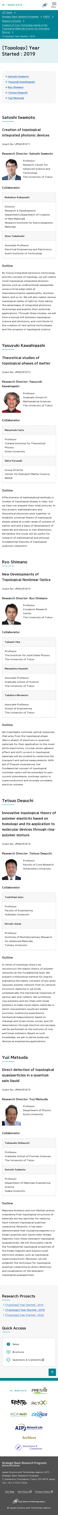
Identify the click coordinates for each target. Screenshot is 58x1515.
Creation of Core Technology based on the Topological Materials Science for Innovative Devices (26, 28)
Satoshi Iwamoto (18, 76)
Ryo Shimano (15, 87)
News (16, 1344)
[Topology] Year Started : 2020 (24, 1315)
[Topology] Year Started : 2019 (25, 1310)
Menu (53, 7)
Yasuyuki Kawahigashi (21, 82)
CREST (46, 17)
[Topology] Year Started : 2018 (24, 1305)
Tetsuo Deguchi (18, 93)
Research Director (11, 21)
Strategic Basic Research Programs (20, 17)
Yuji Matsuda (16, 98)
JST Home (7, 12)
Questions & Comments (27, 1360)
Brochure (18, 1352)
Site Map (9, 1492)
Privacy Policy (42, 1492)
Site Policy (23, 1492)
